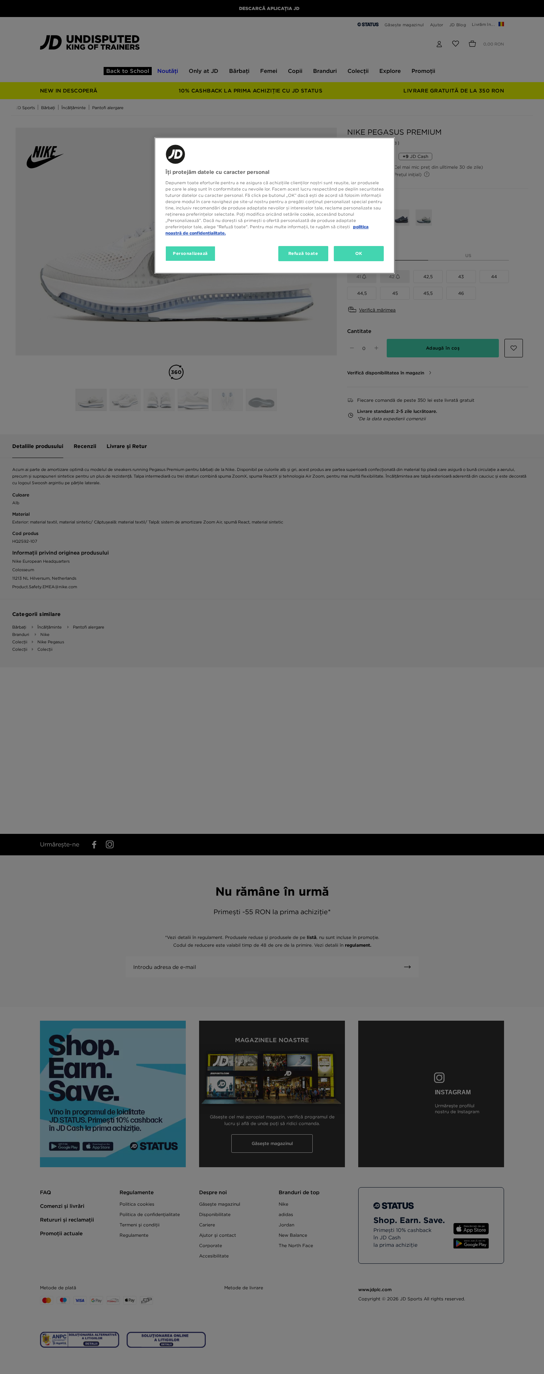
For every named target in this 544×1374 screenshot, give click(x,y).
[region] (274, 205)
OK (358, 253)
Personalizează (190, 253)
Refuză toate (303, 253)
